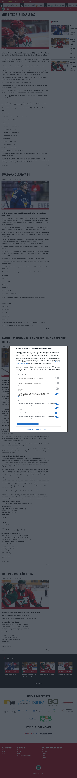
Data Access (38, 429)
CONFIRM (27, 424)
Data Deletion (30, 429)
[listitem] (38, 375)
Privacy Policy (47, 429)
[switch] (57, 378)
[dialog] (38, 389)
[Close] (64, 348)
